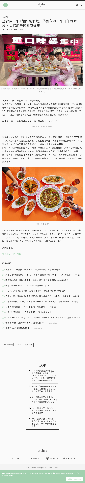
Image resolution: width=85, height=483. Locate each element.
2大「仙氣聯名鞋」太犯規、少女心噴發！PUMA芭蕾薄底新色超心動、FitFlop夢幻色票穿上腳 (44, 422)
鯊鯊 (21, 29)
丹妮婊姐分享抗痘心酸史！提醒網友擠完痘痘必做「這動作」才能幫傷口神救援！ (43, 296)
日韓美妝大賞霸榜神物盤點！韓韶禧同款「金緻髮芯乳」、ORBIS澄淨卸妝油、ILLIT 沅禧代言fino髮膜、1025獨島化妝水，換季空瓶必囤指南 (44, 375)
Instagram (70, 458)
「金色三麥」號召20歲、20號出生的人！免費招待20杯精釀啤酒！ (36, 290)
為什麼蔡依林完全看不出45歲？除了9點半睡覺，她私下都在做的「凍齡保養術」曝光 (44, 399)
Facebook (54, 458)
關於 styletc (17, 458)
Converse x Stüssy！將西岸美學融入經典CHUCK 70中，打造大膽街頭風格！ (43, 317)
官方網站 (6, 254)
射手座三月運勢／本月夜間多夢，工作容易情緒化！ (29, 312)
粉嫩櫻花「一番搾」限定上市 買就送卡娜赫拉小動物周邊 (32, 269)
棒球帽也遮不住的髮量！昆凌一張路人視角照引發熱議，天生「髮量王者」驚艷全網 (44, 388)
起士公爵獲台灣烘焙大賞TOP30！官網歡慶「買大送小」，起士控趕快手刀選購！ (43, 274)
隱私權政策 (43, 473)
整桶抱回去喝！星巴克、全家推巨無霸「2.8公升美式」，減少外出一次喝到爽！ (42, 301)
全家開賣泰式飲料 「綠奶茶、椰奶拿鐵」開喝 (27, 285)
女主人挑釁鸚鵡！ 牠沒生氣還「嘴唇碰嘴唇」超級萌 (30, 306)
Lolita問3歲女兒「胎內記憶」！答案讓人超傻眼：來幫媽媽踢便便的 (44, 410)
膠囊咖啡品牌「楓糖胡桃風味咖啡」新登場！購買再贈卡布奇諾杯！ (37, 280)
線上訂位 (17, 254)
